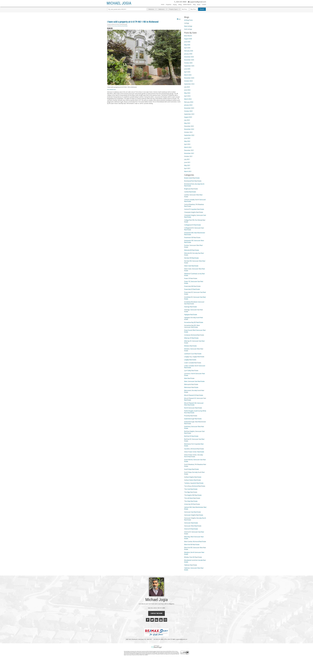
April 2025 (187, 72)
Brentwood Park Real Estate (192, 181)
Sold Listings (188, 29)
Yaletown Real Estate (190, 565)
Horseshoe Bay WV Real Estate (193, 322)
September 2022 (189, 135)
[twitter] (152, 620)
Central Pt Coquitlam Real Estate (194, 209)
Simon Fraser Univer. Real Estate (194, 452)
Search (202, 9)
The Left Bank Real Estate (192, 498)
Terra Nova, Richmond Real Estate (119, 26)
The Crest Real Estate (190, 489)
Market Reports (187, 4)
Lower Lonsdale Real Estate (192, 363)
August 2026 (188, 39)
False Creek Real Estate (191, 266)
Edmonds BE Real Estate (191, 250)
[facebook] (147, 620)
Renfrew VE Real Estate (191, 436)
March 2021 (187, 171)
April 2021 (187, 168)
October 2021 (188, 156)
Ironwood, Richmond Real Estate (194, 335)
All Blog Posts (188, 20)
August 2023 (188, 117)
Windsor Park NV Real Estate (193, 557)
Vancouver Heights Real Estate (193, 515)
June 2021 (187, 162)
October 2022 (188, 132)
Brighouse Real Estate (191, 189)
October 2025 (188, 63)
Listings (186, 23)
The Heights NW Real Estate (192, 495)
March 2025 (187, 75)
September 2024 (189, 84)
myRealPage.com (156, 647)
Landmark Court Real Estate (192, 354)
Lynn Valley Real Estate (191, 370)
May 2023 (187, 123)
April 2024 (187, 96)
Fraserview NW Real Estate (192, 286)
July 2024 (187, 87)
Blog (194, 4)
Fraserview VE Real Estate (192, 289)
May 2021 (187, 165)
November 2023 (189, 108)
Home (162, 4)
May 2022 (187, 141)
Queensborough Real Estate (192, 419)
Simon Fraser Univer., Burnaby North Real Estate (193, 455)
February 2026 (188, 51)
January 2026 (188, 54)
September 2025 (189, 66)
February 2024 (188, 102)
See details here (111, 89)
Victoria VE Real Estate (191, 529)
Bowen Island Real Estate (192, 178)
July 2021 (187, 159)
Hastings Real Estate (190, 307)
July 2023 (187, 120)
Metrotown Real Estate (191, 387)
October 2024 (188, 81)
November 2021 (189, 153)
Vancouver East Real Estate (192, 512)
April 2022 (187, 144)
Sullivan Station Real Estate (192, 480)
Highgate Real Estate (190, 314)
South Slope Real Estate (191, 469)
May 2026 (187, 45)
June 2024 (187, 90)
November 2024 (189, 78)
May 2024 (187, 93)
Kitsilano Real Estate (190, 346)
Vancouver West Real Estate (192, 526)
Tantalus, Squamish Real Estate (193, 483)
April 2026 (187, 48)
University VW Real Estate (192, 504)
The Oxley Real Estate (190, 501)
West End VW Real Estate (191, 544)
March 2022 (187, 147)
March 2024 (187, 99)
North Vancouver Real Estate (193, 408)
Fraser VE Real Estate (190, 278)
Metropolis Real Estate (191, 384)
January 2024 (188, 105)
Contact (204, 4)
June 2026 (187, 42)
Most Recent (188, 36)
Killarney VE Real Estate (191, 338)
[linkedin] (156, 620)
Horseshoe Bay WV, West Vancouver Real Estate (192, 326)
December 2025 (189, 57)
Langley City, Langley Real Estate (194, 357)
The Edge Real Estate (190, 492)
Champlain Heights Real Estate (193, 212)
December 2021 (189, 150)
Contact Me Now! (156, 613)
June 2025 (187, 69)
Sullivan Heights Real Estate (192, 477)
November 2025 (189, 60)
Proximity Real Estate (190, 416)
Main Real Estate (189, 378)
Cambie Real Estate (190, 192)
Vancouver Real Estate (191, 523)
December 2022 (189, 126)
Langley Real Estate (190, 360)
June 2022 (187, 138)
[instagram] (165, 620)
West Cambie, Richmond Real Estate (195, 541)
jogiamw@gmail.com (181, 639)
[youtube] (161, 620)
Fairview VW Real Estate (191, 258)
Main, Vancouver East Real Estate (194, 381)
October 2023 (188, 111)
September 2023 (189, 114)
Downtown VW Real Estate (192, 237)
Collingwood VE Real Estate (192, 225)
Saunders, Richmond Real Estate (194, 449)
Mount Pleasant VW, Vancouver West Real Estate (194, 404)
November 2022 (189, 129)
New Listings (188, 26)
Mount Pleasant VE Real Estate (193, 395)
